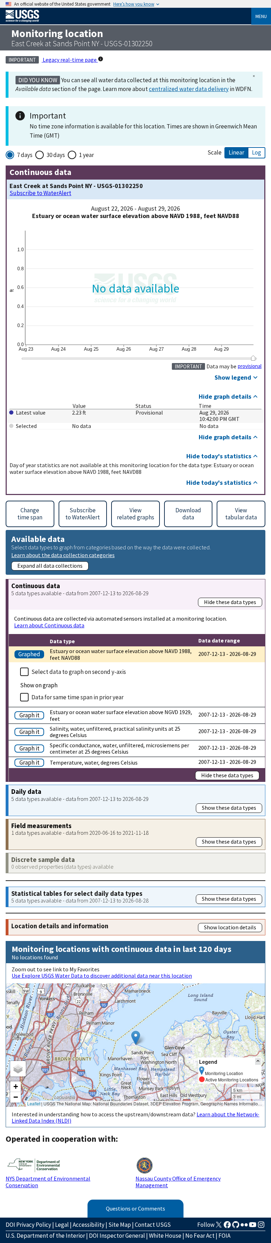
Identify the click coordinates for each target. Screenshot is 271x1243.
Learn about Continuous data (49, 625)
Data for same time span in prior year (77, 697)
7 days (24, 155)
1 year (86, 155)
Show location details (230, 927)
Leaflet (33, 1103)
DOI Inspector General (117, 1235)
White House (165, 1235)
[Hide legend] (258, 1061)
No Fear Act (200, 1235)
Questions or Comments (135, 1208)
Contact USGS (153, 1225)
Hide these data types (230, 601)
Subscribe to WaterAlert (40, 193)
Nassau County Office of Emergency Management (178, 1181)
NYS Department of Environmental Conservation (48, 1181)
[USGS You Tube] (252, 1227)
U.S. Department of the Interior (45, 1235)
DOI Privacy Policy (28, 1225)
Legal (62, 1225)
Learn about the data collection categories (63, 554)
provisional (249, 366)
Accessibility (88, 1225)
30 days (56, 155)
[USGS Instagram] (261, 1227)
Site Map (119, 1225)
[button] (135, 1038)
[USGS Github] (235, 1227)
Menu (261, 16)
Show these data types (229, 807)
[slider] (253, 358)
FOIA (224, 1235)
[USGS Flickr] (244, 1227)
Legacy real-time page (70, 59)
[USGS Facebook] (227, 1227)
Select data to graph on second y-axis (78, 672)
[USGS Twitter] (219, 1227)
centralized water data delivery (189, 89)
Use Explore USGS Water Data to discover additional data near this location (102, 975)
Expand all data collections (50, 565)
